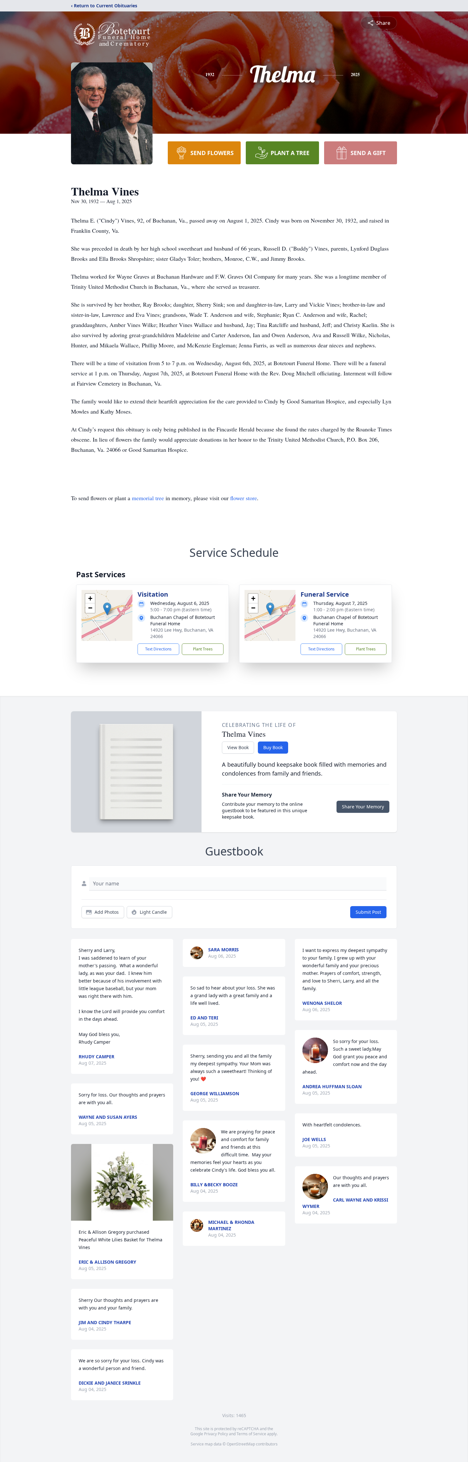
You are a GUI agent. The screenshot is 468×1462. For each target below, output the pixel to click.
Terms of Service (251, 1434)
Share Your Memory (363, 807)
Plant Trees (203, 649)
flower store (243, 498)
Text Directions (158, 649)
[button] (107, 608)
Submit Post (368, 912)
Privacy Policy (216, 1434)
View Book (238, 747)
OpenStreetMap (241, 1444)
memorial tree (148, 498)
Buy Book (273, 747)
